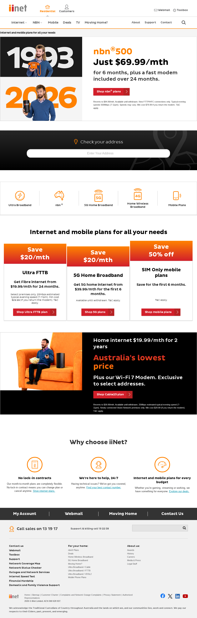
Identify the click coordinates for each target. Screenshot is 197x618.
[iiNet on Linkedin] (177, 596)
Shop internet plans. (44, 490)
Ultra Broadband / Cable (79, 567)
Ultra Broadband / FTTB (79, 570)
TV (78, 22)
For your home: (78, 546)
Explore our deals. (179, 491)
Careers (131, 557)
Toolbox (182, 10)
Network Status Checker (25, 568)
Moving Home (123, 514)
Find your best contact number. (103, 487)
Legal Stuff (132, 564)
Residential (47, 11)
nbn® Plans (73, 550)
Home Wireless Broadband (80, 557)
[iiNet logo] (18, 8)
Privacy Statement (112, 595)
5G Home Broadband (78, 560)
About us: (133, 546)
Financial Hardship (21, 581)
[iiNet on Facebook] (162, 596)
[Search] (184, 528)
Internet (19, 24)
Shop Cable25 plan (110, 394)
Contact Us (172, 514)
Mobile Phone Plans (77, 577)
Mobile (53, 22)
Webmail (163, 10)
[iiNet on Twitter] (170, 596)
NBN (38, 24)
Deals (67, 22)
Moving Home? (96, 22)
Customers (66, 11)
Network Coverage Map (24, 563)
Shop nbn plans (109, 91)
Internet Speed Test (22, 576)
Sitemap (35, 595)
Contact (166, 22)
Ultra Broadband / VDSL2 (80, 574)
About (136, 22)
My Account (24, 514)
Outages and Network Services (29, 572)
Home (27, 595)
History (130, 553)
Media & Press (134, 560)
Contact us (16, 546)
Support (150, 22)
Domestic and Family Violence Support (34, 585)
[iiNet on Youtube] (185, 596)
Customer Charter (49, 595)
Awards (130, 550)
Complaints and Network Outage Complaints (81, 595)
